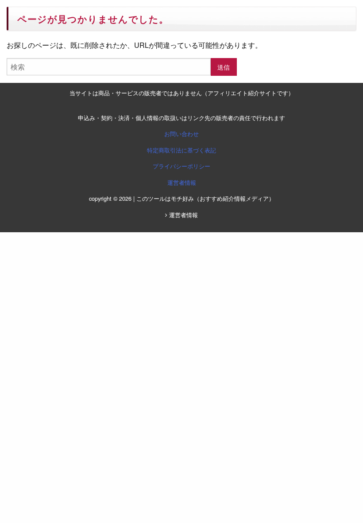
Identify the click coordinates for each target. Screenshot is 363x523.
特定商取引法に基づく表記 (181, 150)
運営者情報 (181, 182)
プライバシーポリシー (181, 166)
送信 (223, 66)
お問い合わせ (181, 133)
